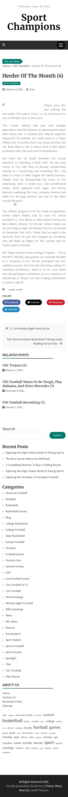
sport (49, 742)
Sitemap (7, 706)
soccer (38, 742)
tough (41, 748)
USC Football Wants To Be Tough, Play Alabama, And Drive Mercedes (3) (32, 384)
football (40, 727)
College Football (15, 529)
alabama (11, 715)
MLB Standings (14, 597)
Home (6, 693)
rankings (47, 737)
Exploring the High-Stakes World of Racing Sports (35, 452)
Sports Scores (14, 652)
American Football (16, 493)
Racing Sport (13, 633)
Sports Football (15, 646)
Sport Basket (13, 640)
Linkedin (12, 309)
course (59, 721)
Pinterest (56, 302)
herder (12, 289)
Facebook (12, 302)
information (27, 733)
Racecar (10, 627)
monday (7, 737)
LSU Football (13, 591)
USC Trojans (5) (14, 365)
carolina (35, 721)
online (31, 737)
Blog (8, 517)
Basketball (12, 505)
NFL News (12, 621)
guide (12, 732)
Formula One (13, 560)
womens (6, 752)
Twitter (35, 302)
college (50, 721)
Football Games (15, 554)
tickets (34, 748)
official (24, 737)
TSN (8, 664)
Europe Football (15, 542)
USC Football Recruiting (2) (23, 402)
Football (10, 548)
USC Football (13, 670)
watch (55, 748)
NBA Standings (14, 609)
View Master (13, 676)
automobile (38, 715)
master (44, 733)
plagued (38, 737)
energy (18, 728)
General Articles (15, 566)
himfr (19, 733)
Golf (8, 572)
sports (59, 743)
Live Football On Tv (17, 585)
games (54, 727)
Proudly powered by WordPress (25, 786)
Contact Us (9, 697)
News (9, 615)
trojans (48, 748)
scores (27, 743)
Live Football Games (18, 578)
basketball (12, 720)
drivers (10, 728)
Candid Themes (39, 790)
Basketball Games (16, 511)
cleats (42, 722)
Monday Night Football (19, 603)
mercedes (52, 733)
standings (8, 748)
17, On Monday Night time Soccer (29, 328)
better (27, 721)
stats (27, 748)
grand (5, 733)
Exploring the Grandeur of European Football (32, 477)
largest (36, 733)
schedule (7, 743)
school (17, 743)
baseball (48, 715)
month (19, 289)
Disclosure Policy (12, 701)
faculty (28, 728)
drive (4, 728)
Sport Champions (34, 22)
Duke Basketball (15, 536)
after (4, 715)
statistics (19, 748)
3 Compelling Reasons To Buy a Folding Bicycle (33, 465)
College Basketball (17, 523)
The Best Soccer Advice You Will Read (28, 458)
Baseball (10, 499)
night (16, 737)
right (56, 737)
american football (24, 715)
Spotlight (11, 658)
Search (8, 428)
